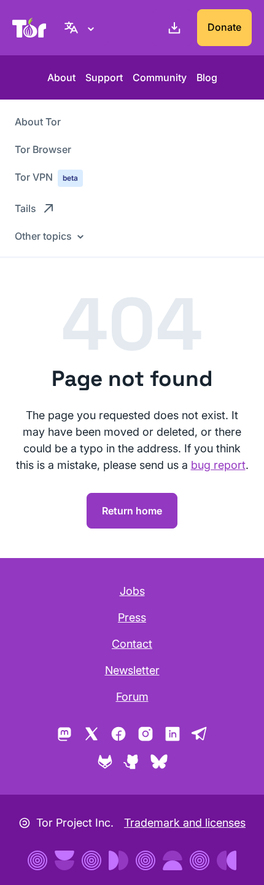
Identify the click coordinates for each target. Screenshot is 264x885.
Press (132, 617)
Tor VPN (46, 177)
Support (104, 77)
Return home (132, 511)
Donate (224, 27)
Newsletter (132, 670)
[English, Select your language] (81, 27)
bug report (218, 464)
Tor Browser (43, 149)
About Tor (38, 122)
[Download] (172, 27)
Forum (132, 696)
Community (160, 77)
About (61, 77)
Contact (132, 643)
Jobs (132, 590)
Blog (206, 77)
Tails (25, 208)
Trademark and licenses (185, 822)
